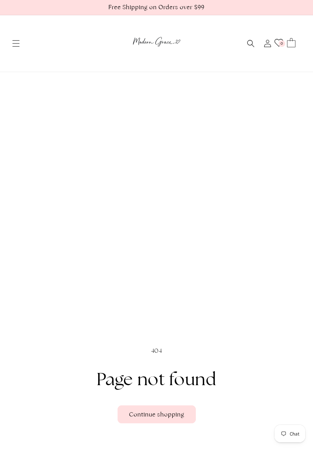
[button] (16, 43)
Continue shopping (156, 414)
